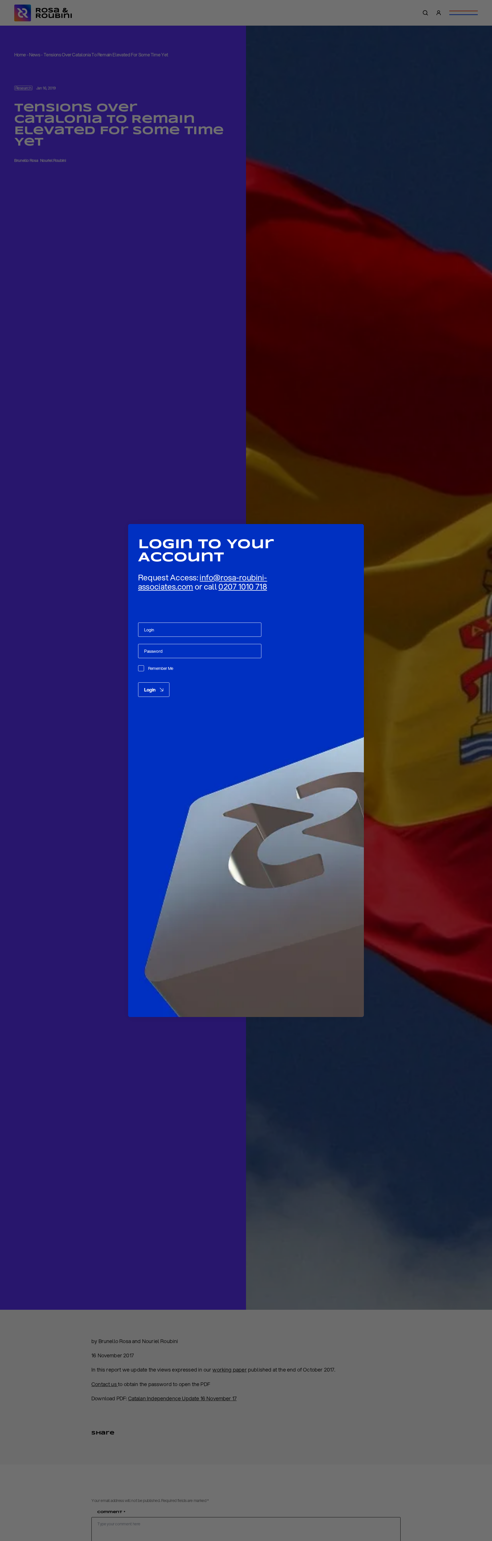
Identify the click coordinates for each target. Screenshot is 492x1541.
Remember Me (160, 668)
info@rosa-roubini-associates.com (202, 582)
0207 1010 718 (242, 586)
